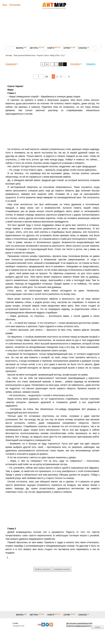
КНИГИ (50, 48)
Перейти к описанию (42, 569)
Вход (5, 5)
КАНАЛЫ (82, 48)
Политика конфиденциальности (78, 626)
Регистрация (14, 5)
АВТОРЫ (34, 48)
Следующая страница (62, 569)
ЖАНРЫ (19, 48)
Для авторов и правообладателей (79, 623)
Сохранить (90, 64)
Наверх (97, 627)
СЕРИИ (66, 48)
